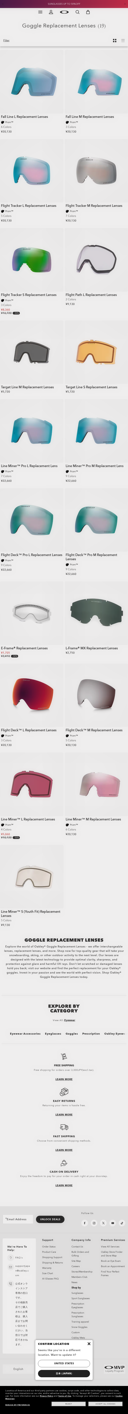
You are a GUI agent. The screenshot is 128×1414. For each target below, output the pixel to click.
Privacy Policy (46, 1396)
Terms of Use (64, 1396)
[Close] (89, 1343)
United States (64, 1363)
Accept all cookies (105, 1404)
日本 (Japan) (64, 1373)
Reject (68, 1404)
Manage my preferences (17, 1405)
